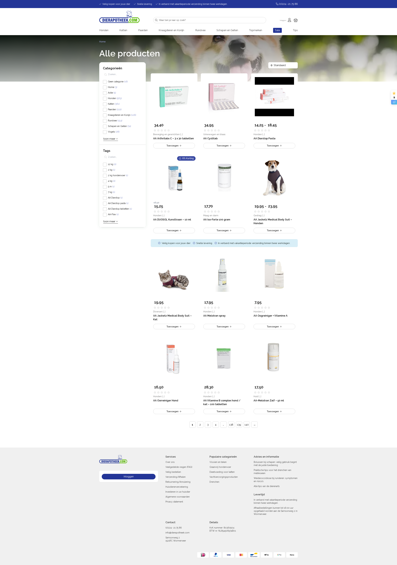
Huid (256, 396)
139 (239, 424)
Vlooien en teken (218, 462)
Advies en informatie (266, 456)
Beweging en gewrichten (166, 134)
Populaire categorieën (223, 456)
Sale (277, 30)
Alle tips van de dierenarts (267, 486)
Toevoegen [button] (172, 145)
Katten (123, 30)
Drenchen (214, 482)
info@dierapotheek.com (177, 532)
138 (231, 424)
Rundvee (200, 30)
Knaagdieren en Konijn (171, 30)
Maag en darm (210, 215)
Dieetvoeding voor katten (222, 472)
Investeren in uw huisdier (177, 492)
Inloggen (129, 476)
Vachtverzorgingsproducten (224, 477)
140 (247, 424)
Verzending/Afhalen (175, 477)
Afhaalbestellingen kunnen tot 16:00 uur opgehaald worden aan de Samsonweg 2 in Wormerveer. (275, 511)
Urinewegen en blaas (214, 134)
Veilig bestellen (173, 472)
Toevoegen (273, 145)
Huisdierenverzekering (176, 487)
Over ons (170, 462)
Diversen (157, 311)
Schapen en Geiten (227, 30)
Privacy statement (174, 501)
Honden (103, 30)
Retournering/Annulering (177, 482)
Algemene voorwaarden (177, 496)
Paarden (143, 30)
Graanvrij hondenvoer (220, 467)
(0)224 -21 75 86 (173, 527)
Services (170, 456)
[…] (181, 134)
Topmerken (255, 30)
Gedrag (258, 215)
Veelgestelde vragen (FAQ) (178, 467)
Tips (295, 30)
